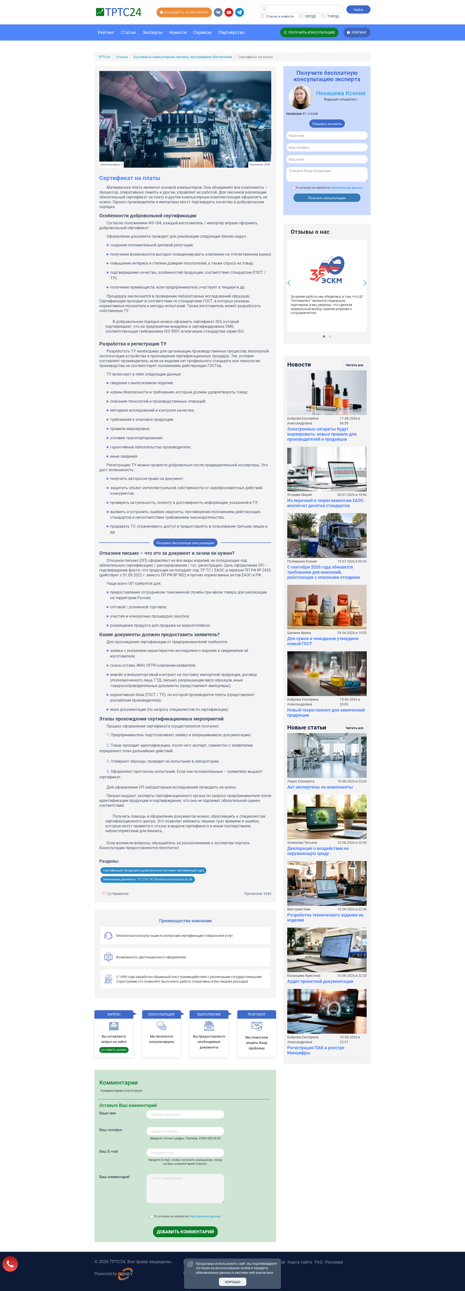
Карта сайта (299, 1262)
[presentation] (290, 283)
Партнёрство (231, 32)
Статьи (128, 32)
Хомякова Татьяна (302, 843)
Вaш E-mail (108, 1151)
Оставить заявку (114, 1050)
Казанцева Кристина (303, 976)
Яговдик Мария (299, 495)
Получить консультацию (327, 197)
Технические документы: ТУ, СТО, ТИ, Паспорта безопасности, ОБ (148, 879)
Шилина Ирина (299, 633)
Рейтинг (106, 32)
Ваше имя (107, 1112)
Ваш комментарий (114, 1176)
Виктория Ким (298, 909)
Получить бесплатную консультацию (185, 542)
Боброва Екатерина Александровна (302, 420)
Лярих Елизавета (301, 781)
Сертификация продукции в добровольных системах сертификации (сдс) (153, 870)
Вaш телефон (110, 1129)
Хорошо (232, 1281)
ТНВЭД (332, 16)
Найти (358, 9)
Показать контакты (327, 123)
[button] (324, 336)
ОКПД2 (310, 16)
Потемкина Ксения (302, 561)
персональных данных (205, 1216)
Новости (177, 32)
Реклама (334, 1262)
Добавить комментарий (185, 1231)
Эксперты (152, 32)
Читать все (355, 365)
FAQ (319, 1262)
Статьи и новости (279, 16)
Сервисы (202, 32)
